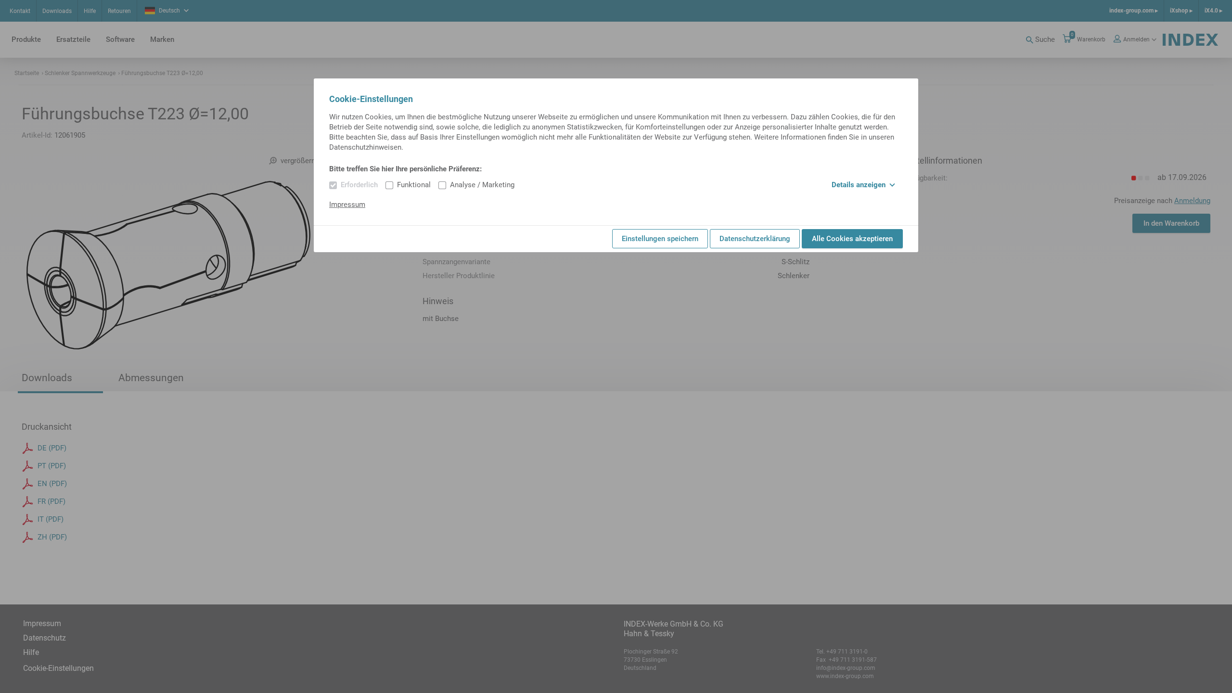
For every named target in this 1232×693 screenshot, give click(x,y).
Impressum (347, 204)
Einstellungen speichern (660, 238)
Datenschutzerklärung (754, 238)
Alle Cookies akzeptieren (852, 238)
